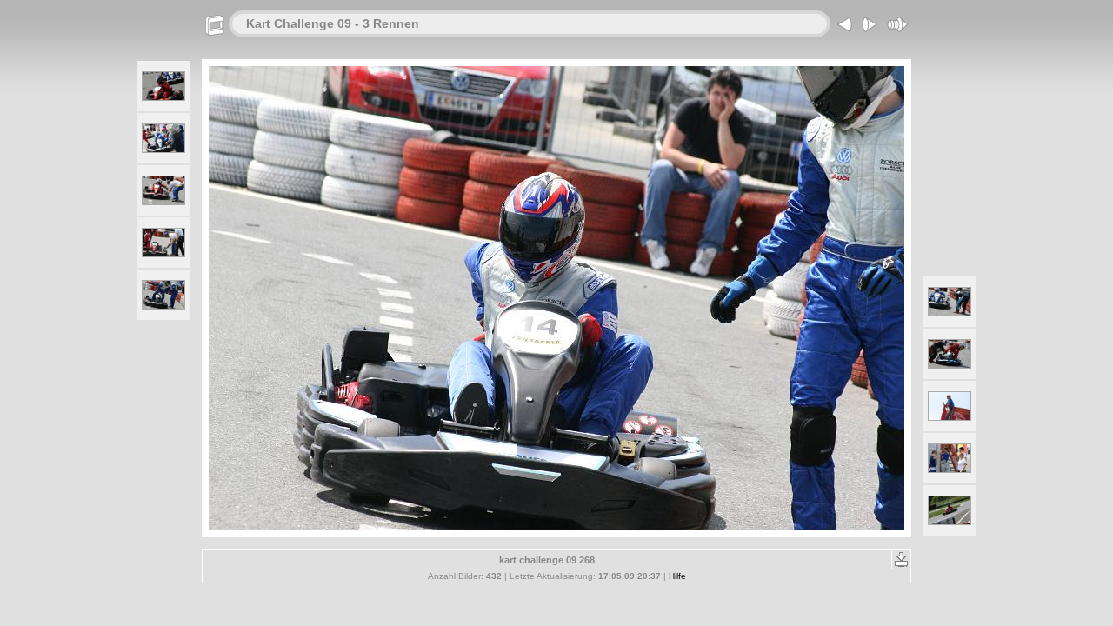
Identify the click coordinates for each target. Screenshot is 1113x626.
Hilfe (677, 576)
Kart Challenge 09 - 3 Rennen (332, 23)
